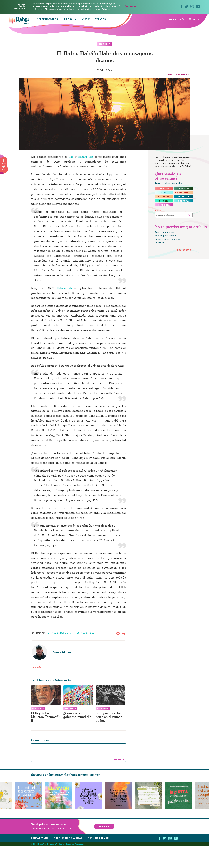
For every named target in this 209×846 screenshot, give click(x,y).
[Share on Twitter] (3, 166)
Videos (86, 19)
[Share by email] (119, 633)
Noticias (164, 196)
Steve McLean (63, 652)
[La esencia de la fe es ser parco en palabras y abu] (28, 795)
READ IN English (177, 74)
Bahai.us (106, 9)
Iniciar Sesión (177, 19)
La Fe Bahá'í (69, 19)
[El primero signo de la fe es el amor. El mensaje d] (180, 795)
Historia (104, 44)
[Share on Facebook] (4, 160)
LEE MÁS (37, 667)
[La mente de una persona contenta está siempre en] (120, 795)
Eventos (100, 19)
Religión (183, 196)
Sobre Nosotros (47, 19)
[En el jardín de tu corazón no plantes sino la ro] (150, 795)
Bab (71, 156)
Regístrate (184, 250)
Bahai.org (39, 9)
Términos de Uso (98, 838)
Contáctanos (39, 838)
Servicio (183, 188)
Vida (164, 192)
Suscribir (104, 826)
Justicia (164, 188)
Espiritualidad (184, 192)
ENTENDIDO (131, 6)
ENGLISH (195, 19)
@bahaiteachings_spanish (82, 774)
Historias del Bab (84, 633)
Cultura (183, 201)
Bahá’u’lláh (85, 156)
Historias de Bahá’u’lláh (59, 633)
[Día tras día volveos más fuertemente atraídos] (90, 795)
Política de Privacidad (68, 838)
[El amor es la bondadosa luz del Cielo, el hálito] (58, 795)
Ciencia (164, 201)
